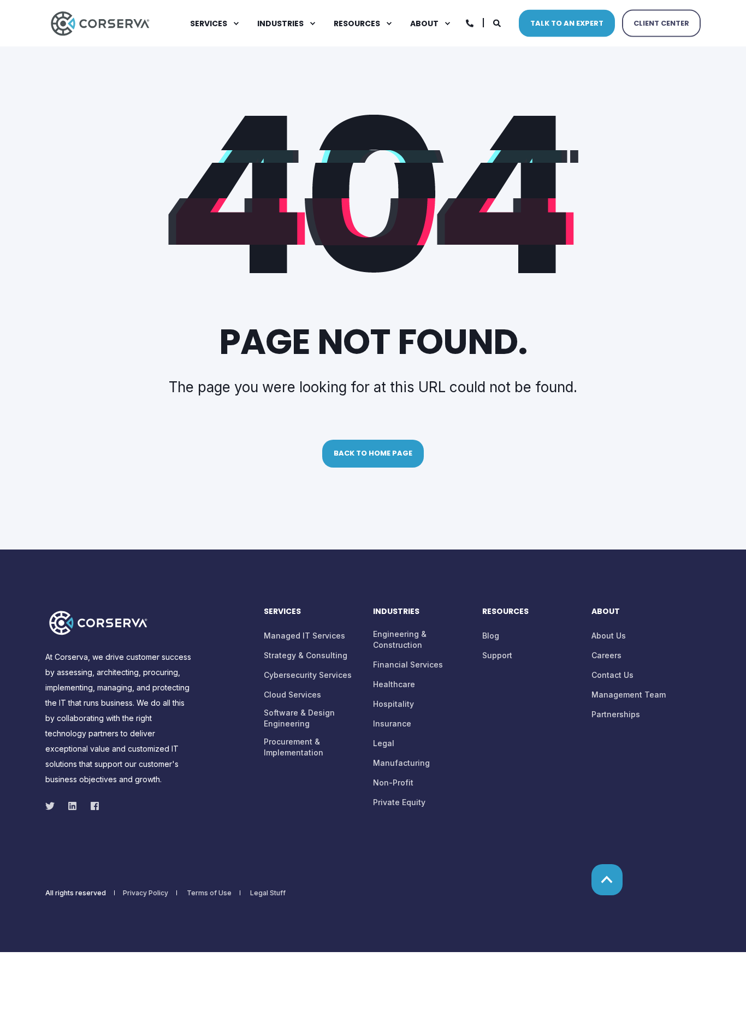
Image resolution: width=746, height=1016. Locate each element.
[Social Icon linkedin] (72, 806)
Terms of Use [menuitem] (209, 893)
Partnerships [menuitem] (615, 714)
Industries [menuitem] (280, 23)
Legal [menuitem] (383, 743)
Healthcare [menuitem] (394, 684)
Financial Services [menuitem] (408, 664)
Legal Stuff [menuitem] (268, 893)
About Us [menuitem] (608, 635)
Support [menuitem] (497, 655)
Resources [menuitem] (357, 23)
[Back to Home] (100, 22)
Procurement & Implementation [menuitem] (293, 747)
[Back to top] (607, 879)
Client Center (661, 22)
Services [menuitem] (208, 23)
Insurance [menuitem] (392, 723)
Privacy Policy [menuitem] (145, 893)
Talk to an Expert (566, 22)
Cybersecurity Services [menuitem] (308, 675)
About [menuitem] (424, 23)
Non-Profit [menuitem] (393, 782)
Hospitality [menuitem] (393, 703)
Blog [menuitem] (490, 635)
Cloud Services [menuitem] (292, 694)
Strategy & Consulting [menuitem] (305, 655)
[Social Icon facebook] (91, 806)
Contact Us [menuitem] (612, 675)
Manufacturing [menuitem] (401, 762)
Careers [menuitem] (606, 655)
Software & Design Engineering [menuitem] (299, 718)
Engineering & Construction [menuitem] (400, 639)
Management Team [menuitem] (628, 694)
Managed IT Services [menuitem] (304, 635)
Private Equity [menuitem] (399, 802)
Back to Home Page (373, 453)
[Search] (497, 22)
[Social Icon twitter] (53, 806)
